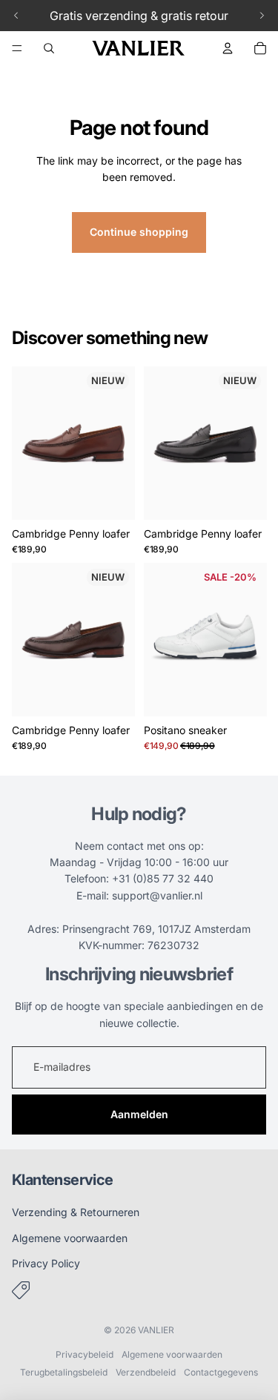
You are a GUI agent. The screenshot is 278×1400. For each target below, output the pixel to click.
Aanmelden (139, 1114)
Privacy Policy (46, 1263)
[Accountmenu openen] (227, 48)
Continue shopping (139, 231)
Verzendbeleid (146, 1372)
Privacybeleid (84, 1354)
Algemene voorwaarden (70, 1238)
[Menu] (17, 48)
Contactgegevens (221, 1372)
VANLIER (156, 1329)
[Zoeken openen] (49, 48)
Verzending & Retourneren (75, 1212)
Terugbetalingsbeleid (63, 1372)
